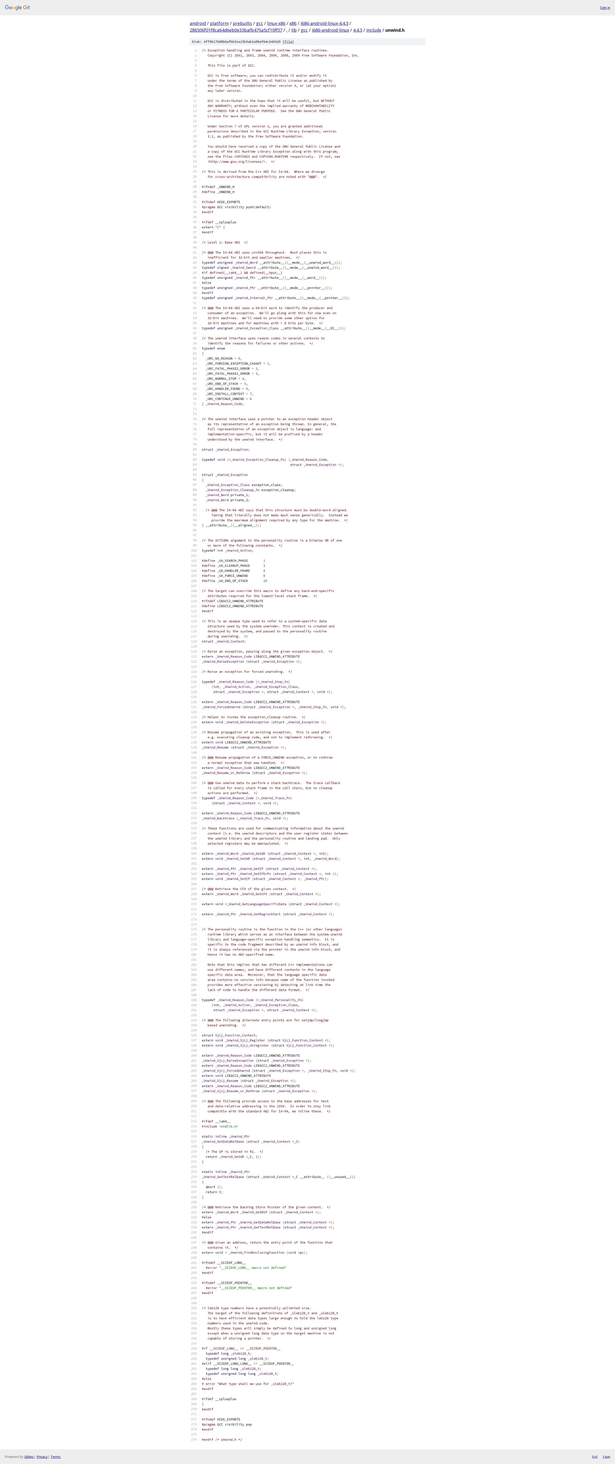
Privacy (42, 1456)
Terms (55, 1456)
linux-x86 (276, 23)
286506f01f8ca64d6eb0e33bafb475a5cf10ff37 (236, 30)
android (198, 23)
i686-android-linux (330, 30)
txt (595, 1456)
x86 (292, 23)
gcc (259, 23)
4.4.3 (357, 30)
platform (219, 23)
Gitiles (29, 1456)
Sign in (605, 7)
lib (294, 30)
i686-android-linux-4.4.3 (324, 23)
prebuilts (242, 23)
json (606, 1456)
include (373, 30)
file (288, 42)
